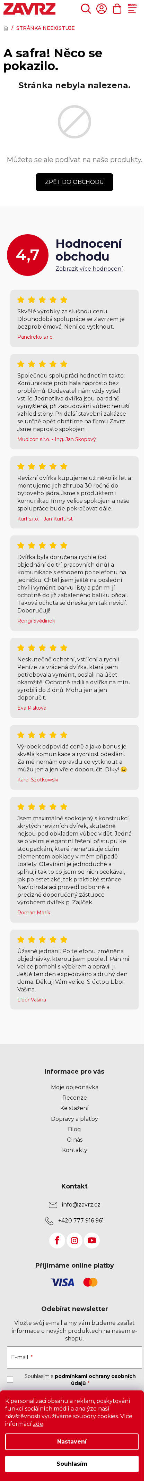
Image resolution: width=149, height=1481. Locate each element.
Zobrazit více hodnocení (89, 268)
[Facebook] (57, 1241)
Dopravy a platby (74, 1119)
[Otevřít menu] (132, 8)
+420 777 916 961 (81, 1220)
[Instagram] (74, 1241)
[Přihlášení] (101, 8)
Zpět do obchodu (74, 182)
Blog (74, 1129)
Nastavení (72, 1441)
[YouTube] (92, 1241)
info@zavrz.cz (81, 1204)
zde (38, 1424)
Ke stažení (74, 1108)
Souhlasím (72, 1464)
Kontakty (74, 1150)
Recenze (74, 1097)
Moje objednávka (74, 1087)
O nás (74, 1139)
